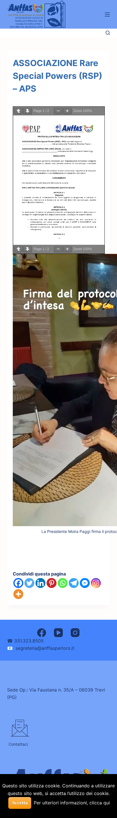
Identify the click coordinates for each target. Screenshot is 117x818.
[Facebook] (18, 583)
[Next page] (27, 111)
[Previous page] (18, 111)
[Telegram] (74, 583)
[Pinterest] (52, 583)
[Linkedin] (40, 583)
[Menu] (107, 14)
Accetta (20, 803)
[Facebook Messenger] (85, 583)
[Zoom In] (67, 111)
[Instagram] (96, 583)
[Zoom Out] (58, 111)
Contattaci (18, 744)
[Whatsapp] (63, 583)
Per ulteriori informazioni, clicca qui (72, 803)
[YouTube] (58, 632)
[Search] (108, 33)
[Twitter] (29, 583)
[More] (18, 594)
